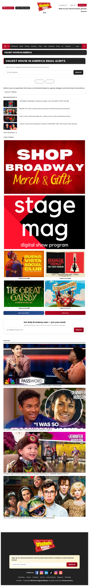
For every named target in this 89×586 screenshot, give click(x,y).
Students (52, 46)
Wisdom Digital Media (39, 581)
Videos (49, 81)
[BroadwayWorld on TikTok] (51, 573)
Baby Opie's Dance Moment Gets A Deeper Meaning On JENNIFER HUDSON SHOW (35, 474)
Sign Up (78, 72)
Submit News (51, 577)
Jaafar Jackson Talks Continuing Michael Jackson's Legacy (27, 430)
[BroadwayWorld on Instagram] (42, 573)
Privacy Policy (67, 581)
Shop (58, 46)
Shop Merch (9, 8)
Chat (40, 46)
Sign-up (73, 5)
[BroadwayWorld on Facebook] (37, 573)
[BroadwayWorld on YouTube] (61, 573)
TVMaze (14, 92)
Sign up (79, 330)
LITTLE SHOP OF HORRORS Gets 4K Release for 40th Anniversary (28, 518)
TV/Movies (14, 46)
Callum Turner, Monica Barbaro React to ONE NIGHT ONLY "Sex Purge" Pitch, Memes (48, 124)
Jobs (45, 46)
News (21, 46)
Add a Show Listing (23, 8)
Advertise (21, 577)
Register (68, 46)
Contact (35, 577)
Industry (34, 46)
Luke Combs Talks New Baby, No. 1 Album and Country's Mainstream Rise (45, 116)
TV (44, 13)
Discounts (65, 313)
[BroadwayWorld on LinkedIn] (46, 573)
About (28, 577)
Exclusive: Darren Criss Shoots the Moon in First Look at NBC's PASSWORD (32, 386)
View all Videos (9, 133)
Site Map (68, 577)
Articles (39, 81)
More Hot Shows (23, 313)
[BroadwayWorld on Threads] (56, 573)
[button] (84, 46)
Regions (60, 577)
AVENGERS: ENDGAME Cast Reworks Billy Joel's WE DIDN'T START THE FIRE (44, 101)
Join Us (42, 577)
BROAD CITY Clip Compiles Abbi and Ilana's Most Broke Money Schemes (45, 109)
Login (77, 46)
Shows (27, 46)
